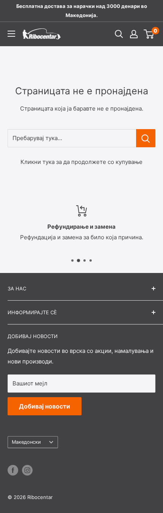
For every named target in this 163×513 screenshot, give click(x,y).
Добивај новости (44, 406)
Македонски (26, 442)
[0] (149, 34)
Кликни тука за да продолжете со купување (81, 161)
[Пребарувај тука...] (145, 138)
